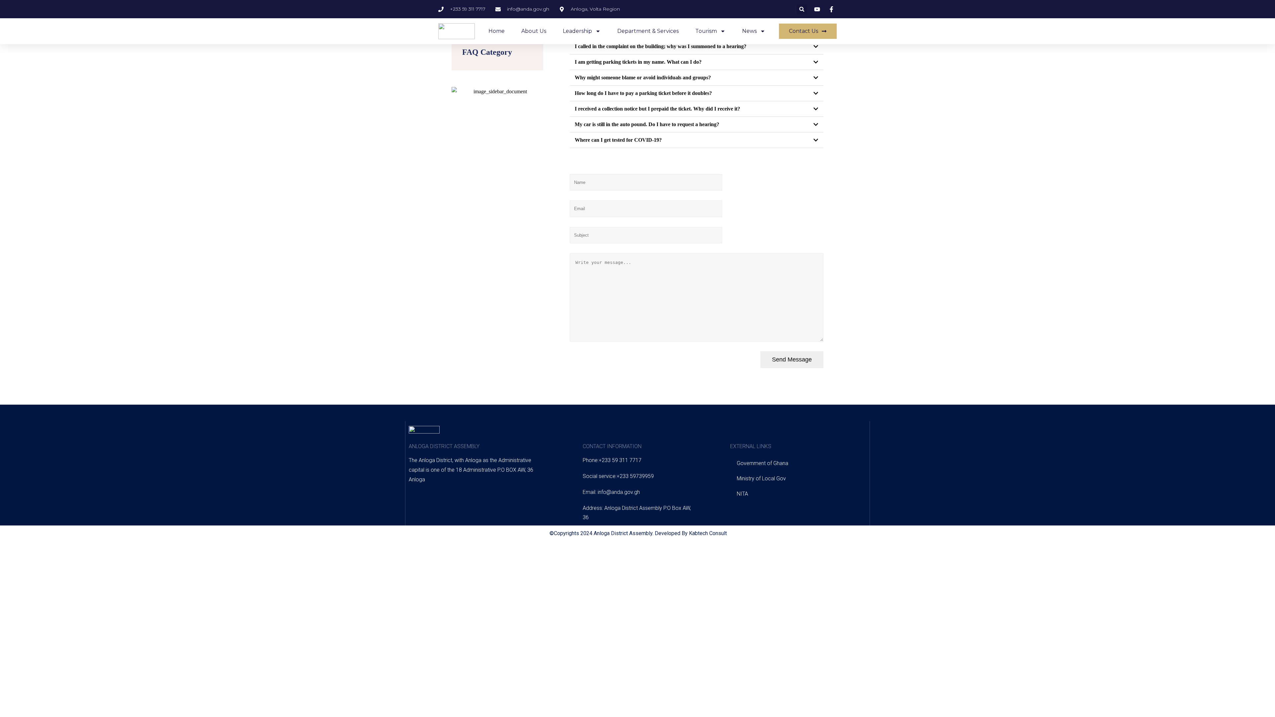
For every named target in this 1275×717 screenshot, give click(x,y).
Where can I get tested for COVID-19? (618, 140)
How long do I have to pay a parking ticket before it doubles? (643, 93)
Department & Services (648, 31)
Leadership (577, 31)
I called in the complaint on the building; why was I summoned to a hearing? (660, 46)
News (749, 31)
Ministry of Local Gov (761, 478)
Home (496, 31)
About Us (533, 31)
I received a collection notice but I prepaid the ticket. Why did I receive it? (657, 109)
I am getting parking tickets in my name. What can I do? (638, 62)
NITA (742, 494)
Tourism (706, 31)
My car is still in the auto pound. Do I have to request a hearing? (647, 124)
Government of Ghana (762, 463)
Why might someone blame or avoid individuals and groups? (643, 77)
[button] (802, 9)
